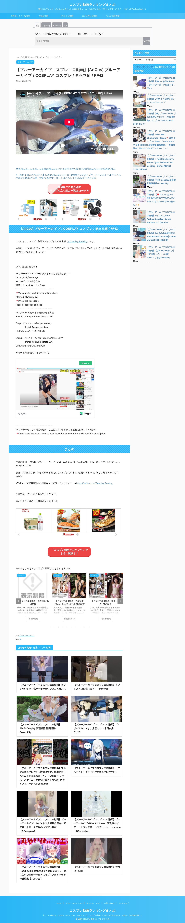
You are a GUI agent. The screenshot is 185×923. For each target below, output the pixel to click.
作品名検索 (43, 16)
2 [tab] (54, 627)
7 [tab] (75, 627)
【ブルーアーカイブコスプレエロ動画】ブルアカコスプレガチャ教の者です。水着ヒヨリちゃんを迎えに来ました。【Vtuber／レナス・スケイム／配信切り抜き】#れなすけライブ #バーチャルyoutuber (43, 776)
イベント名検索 (66, 16)
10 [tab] (88, 627)
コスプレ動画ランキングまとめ (92, 4)
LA (20, 639)
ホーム (59, 903)
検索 (37, 26)
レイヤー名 (46, 26)
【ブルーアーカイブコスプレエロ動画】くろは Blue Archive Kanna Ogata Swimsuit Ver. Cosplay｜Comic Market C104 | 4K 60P (154, 162)
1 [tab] (49, 627)
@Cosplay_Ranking (77, 241)
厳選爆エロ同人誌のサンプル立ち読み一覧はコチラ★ (69, 189)
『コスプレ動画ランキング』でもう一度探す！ (69, 551)
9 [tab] (84, 627)
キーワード (57, 26)
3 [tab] (58, 627)
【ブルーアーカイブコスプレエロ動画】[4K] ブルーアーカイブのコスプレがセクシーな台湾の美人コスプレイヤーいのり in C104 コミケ (154, 117)
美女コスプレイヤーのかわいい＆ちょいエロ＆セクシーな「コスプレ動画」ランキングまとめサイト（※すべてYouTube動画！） (92, 915)
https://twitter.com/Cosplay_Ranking (94, 483)
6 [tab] (71, 627)
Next (120, 601)
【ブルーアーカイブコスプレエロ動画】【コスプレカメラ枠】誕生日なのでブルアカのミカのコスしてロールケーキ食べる (154, 198)
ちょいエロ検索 (112, 16)
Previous (18, 601)
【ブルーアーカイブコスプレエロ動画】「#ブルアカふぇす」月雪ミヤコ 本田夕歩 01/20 (96, 728)
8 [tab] (80, 627)
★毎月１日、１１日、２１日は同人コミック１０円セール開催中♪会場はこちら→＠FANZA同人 (65, 168)
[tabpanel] (33, 598)
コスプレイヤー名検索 (20, 16)
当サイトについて (93, 903)
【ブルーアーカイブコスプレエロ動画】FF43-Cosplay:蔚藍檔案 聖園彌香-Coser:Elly (40, 728)
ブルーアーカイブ (26, 635)
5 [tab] (67, 627)
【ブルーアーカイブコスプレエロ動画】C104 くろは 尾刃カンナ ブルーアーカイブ (161, 98)
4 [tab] (62, 627)
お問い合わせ (109, 903)
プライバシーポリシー (74, 903)
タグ (65, 26)
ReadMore (33, 618)
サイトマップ (123, 903)
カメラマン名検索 (89, 16)
